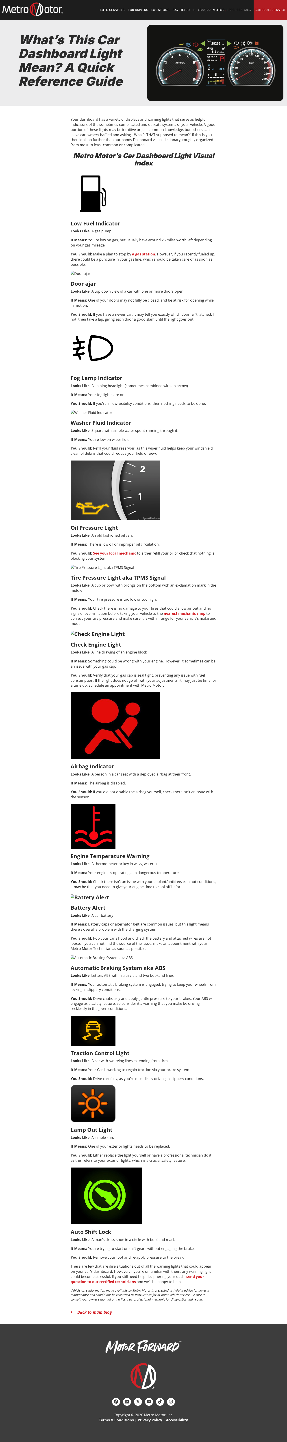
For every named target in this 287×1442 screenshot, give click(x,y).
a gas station (143, 254)
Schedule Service (270, 10)
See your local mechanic (114, 553)
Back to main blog (94, 1312)
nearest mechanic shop (184, 613)
